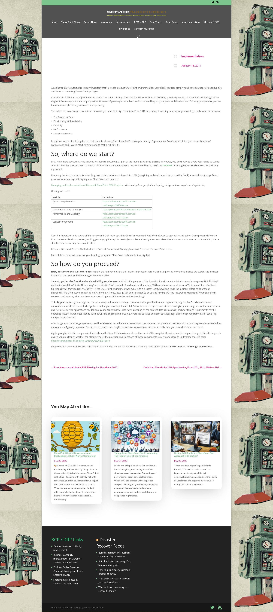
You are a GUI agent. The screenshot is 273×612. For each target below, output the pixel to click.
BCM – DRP (140, 22)
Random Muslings (144, 29)
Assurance (106, 22)
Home (54, 22)
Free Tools (155, 22)
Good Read (171, 22)
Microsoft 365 (211, 22)
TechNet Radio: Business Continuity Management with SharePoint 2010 (68, 571)
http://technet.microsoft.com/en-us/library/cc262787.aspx (80, 340)
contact (95, 607)
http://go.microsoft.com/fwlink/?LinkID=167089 (127, 209)
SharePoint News (70, 22)
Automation (123, 22)
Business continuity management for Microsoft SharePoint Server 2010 (67, 558)
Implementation (191, 22)
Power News (90, 22)
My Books (124, 29)
